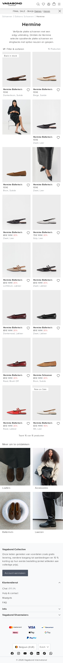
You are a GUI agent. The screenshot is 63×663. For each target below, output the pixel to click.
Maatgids (7, 597)
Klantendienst (10, 582)
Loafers (6, 487)
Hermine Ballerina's (12, 89)
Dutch (42, 647)
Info (4, 609)
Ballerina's (7, 532)
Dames (38, 11)
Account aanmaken (15, 573)
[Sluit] (60, 11)
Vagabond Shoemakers (15, 615)
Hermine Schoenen (42, 375)
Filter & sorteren (15, 49)
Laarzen (39, 532)
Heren (47, 11)
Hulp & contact (10, 593)
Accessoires (41, 487)
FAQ (4, 602)
